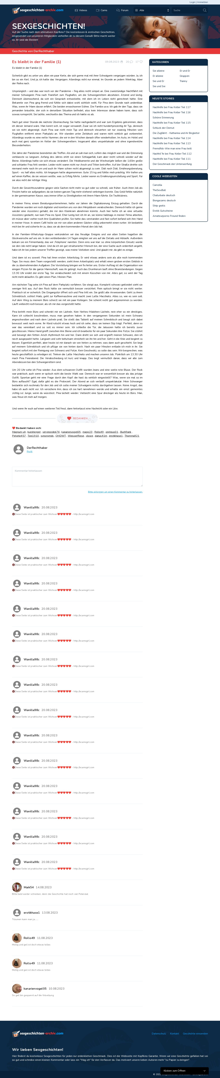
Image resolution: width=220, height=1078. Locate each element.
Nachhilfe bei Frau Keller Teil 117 (172, 107)
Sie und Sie (159, 86)
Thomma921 (132, 436)
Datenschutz (159, 1033)
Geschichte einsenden (195, 1033)
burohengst (34, 432)
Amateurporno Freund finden (169, 216)
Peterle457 (19, 436)
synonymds (47, 436)
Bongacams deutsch (164, 200)
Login (192, 2)
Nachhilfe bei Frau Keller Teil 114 (172, 138)
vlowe (89, 436)
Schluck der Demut (163, 128)
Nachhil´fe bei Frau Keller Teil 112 (172, 153)
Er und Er (185, 71)
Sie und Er (158, 81)
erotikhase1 (116, 436)
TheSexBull (159, 190)
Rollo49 (99, 432)
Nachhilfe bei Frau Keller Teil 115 (172, 123)
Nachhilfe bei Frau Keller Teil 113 (172, 143)
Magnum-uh (19, 432)
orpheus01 (112, 432)
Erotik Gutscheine (163, 211)
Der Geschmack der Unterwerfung (172, 164)
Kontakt (174, 1033)
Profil (29, 451)
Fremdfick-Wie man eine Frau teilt (172, 148)
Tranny (183, 81)
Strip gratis (159, 205)
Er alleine (158, 76)
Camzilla (157, 185)
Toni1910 (33, 436)
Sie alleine (158, 71)
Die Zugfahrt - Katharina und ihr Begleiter (176, 133)
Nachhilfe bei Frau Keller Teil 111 (172, 159)
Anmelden (202, 2)
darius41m (101, 436)
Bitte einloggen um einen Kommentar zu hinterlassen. (115, 491)
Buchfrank (125, 432)
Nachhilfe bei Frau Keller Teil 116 (172, 112)
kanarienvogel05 (71, 432)
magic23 (87, 432)
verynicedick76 (51, 432)
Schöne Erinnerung (163, 117)
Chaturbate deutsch (164, 195)
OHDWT (61, 436)
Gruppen (184, 76)
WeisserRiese (76, 436)
